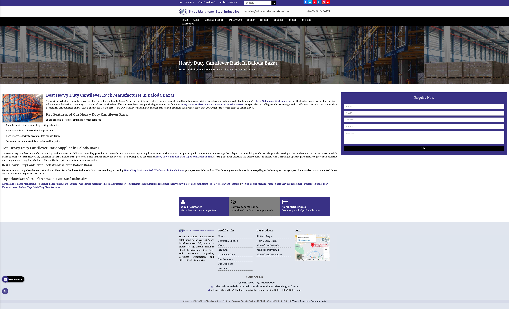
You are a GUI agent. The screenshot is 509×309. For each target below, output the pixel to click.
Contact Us (188, 24)
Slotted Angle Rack (207, 2)
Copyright (188, 301)
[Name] (273, 3)
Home (185, 20)
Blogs (221, 245)
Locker (251, 20)
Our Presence (225, 259)
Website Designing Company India (309, 301)
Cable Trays (235, 20)
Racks (196, 20)
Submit (424, 148)
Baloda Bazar (195, 69)
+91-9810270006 (266, 282)
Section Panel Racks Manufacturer (59, 184)
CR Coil (292, 20)
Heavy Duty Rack (186, 2)
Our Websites (225, 263)
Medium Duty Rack (228, 2)
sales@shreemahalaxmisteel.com (269, 11)
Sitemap (223, 250)
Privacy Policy (226, 254)
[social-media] (306, 2)
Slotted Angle (264, 236)
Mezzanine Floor (214, 20)
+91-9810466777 (320, 11)
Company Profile (228, 240)
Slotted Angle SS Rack (269, 254)
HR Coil (264, 20)
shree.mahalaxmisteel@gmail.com (277, 286)
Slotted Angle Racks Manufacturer (20, 184)
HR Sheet (278, 20)
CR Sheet (306, 20)
